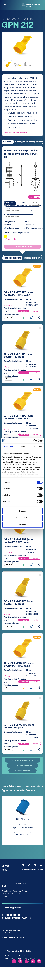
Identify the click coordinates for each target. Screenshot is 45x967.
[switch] (40, 488)
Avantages (20, 141)
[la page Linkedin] (24, 865)
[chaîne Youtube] (41, 865)
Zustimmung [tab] (8, 446)
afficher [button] (7, 305)
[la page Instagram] (35, 865)
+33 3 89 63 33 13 (12, 915)
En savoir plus (22, 835)
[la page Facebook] (30, 865)
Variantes (8, 141)
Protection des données (27, 956)
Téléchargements (34, 141)
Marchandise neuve (34, 228)
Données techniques (10, 203)
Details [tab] (22, 446)
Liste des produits (12, 258)
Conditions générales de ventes (16, 958)
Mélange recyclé (13, 228)
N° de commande (22, 203)
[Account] (20, 961)
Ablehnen (22, 524)
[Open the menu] (5, 5)
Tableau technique (33, 258)
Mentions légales (11, 956)
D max (7, 209)
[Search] (33, 961)
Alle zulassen (22, 511)
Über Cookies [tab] (37, 446)
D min (7, 214)
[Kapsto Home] (31, 5)
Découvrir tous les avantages (15, 132)
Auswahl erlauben (22, 518)
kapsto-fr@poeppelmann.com (18, 918)
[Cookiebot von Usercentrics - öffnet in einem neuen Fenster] (33, 440)
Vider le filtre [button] (11, 239)
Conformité (33, 958)
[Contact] (39, 961)
